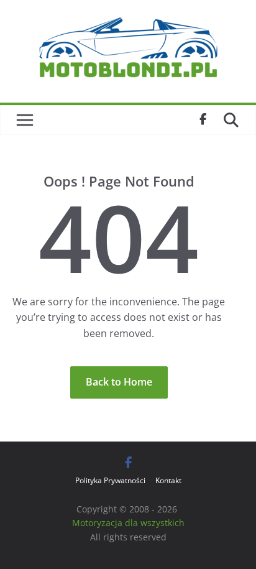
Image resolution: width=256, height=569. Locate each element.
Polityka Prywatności (110, 480)
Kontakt (168, 480)
